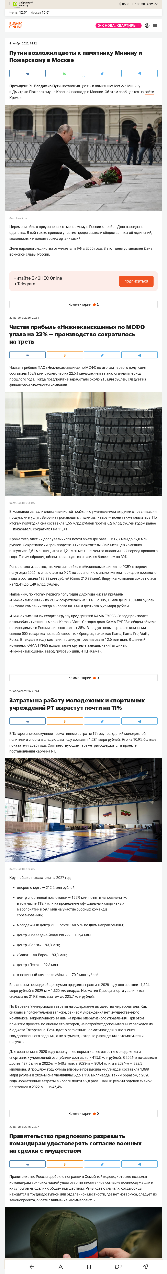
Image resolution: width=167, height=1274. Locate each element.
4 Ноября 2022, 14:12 (23, 43)
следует (135, 379)
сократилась (70, 600)
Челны (13, 12)
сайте (149, 92)
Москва (36, 12)
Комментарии (83, 304)
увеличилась (65, 1075)
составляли (81, 1057)
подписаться (136, 281)
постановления (22, 751)
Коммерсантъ (81, 1200)
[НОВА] (117, 25)
